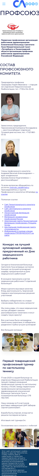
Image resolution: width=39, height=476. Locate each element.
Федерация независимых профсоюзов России (16, 218)
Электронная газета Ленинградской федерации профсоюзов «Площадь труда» (20, 223)
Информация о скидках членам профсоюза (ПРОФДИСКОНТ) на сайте (19, 233)
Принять (33, 464)
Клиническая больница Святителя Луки (19, 9)
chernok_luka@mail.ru (19, 188)
